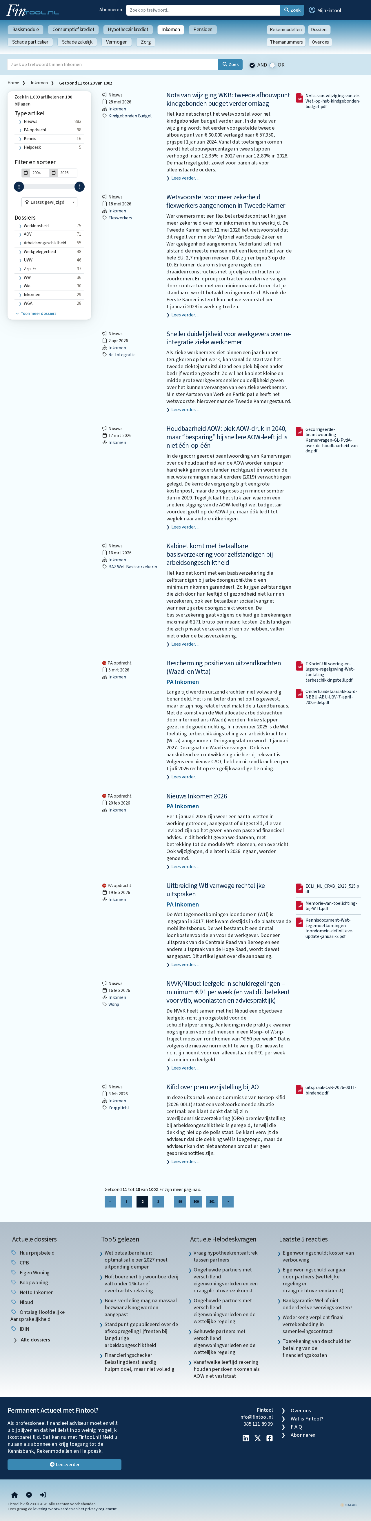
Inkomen (171, 29)
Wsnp (113, 1004)
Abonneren (110, 9)
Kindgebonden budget (130, 116)
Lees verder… (185, 178)
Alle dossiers (35, 1339)
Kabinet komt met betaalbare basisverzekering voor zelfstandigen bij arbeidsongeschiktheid (219, 554)
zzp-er (30, 269)
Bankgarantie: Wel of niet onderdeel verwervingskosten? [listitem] (317, 1304)
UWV (28, 260)
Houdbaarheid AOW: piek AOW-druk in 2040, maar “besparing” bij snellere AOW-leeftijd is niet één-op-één (226, 437)
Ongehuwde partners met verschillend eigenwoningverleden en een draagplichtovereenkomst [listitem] (226, 1280)
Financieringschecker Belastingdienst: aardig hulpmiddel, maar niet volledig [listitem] (139, 1362)
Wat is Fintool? (307, 1419)
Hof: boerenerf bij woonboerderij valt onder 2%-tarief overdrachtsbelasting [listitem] (142, 1283)
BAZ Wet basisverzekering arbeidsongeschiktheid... (158, 567)
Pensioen (202, 29)
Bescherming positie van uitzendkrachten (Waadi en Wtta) (223, 667)
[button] (324, 10)
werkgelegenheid (40, 251)
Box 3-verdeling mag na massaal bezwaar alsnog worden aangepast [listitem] (141, 1307)
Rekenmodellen (286, 29)
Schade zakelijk (77, 42)
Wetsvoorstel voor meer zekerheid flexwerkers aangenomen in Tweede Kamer (225, 201)
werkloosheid (36, 226)
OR (281, 65)
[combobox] (49, 202)
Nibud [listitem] (26, 1302)
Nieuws (30, 121)
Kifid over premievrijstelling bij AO (212, 1087)
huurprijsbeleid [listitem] (37, 1253)
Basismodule (25, 29)
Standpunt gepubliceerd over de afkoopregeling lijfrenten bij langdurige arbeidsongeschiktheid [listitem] (141, 1335)
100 (196, 1201)
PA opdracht (35, 130)
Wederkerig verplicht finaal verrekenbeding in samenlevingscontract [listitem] (313, 1324)
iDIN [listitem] (24, 1329)
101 (211, 1201)
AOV (28, 234)
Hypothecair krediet (128, 29)
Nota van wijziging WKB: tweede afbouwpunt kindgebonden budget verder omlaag (228, 99)
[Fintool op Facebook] (269, 1438)
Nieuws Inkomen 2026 (196, 796)
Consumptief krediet (73, 29)
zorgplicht (119, 1108)
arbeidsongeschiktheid (45, 243)
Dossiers (319, 29)
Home (13, 83)
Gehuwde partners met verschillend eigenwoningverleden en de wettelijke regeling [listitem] (224, 1341)
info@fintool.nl (256, 1417)
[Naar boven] (29, 1495)
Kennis (30, 138)
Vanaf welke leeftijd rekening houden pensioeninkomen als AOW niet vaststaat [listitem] (227, 1369)
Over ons (320, 42)
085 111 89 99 (258, 1424)
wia (27, 286)
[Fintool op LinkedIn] (245, 1438)
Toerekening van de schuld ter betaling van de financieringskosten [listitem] (317, 1348)
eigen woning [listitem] (34, 1272)
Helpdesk (32, 147)
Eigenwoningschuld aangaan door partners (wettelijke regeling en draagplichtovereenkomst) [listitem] (315, 1280)
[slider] (19, 187)
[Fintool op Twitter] (257, 1438)
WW (27, 277)
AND (262, 65)
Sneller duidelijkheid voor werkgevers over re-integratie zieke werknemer (228, 338)
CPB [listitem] (24, 1262)
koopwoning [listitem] (33, 1282)
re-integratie (122, 355)
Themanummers (286, 42)
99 (180, 1201)
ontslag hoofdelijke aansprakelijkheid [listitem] (37, 1315)
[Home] (15, 1495)
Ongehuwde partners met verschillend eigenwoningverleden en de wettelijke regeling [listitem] (224, 1311)
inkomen (32, 294)
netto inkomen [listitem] (36, 1292)
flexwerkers (120, 218)
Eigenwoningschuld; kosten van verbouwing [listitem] (318, 1256)
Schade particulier (30, 42)
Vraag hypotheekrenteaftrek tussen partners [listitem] (226, 1256)
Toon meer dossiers (38, 314)
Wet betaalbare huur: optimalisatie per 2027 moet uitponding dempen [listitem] (136, 1260)
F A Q (296, 1427)
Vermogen (116, 42)
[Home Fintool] (34, 9)
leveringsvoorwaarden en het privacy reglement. (75, 1509)
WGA (28, 303)
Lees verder (67, 1464)
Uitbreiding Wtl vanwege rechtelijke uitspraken (215, 890)
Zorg (146, 42)
